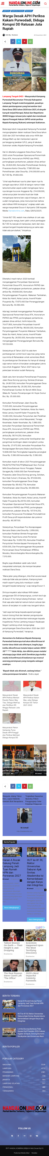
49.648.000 (17, 292)
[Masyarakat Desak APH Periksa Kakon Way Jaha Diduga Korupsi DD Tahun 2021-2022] (32, 686)
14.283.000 (7, 416)
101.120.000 (8, 344)
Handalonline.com (16, 211)
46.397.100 (15, 520)
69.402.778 (21, 484)
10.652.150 (21, 540)
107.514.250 (35, 510)
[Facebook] (12, 41)
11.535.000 (7, 406)
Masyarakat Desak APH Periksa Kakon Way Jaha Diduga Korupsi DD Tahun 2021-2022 (31, 700)
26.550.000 (20, 337)
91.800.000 (18, 175)
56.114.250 (16, 435)
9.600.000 (18, 471)
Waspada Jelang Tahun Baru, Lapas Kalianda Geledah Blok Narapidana (13, 799)
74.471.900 (7, 324)
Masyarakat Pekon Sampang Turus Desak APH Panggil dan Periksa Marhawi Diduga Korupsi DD (11, 732)
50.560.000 (19, 305)
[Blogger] (12, 1135)
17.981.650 (31, 168)
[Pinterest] (24, 41)
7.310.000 (7, 556)
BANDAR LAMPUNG (9, 856)
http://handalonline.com (24, 831)
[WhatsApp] (30, 41)
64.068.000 (34, 488)
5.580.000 (15, 455)
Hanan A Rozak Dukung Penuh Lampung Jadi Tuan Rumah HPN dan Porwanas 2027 (30, 1003)
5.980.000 (36, 422)
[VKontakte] (36, 1135)
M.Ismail (21, 35)
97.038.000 (36, 478)
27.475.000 (16, 445)
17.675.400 (20, 301)
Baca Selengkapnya (11, 908)
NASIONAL (29, 11)
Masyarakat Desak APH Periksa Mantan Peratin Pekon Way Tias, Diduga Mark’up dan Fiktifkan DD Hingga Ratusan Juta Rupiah (11, 702)
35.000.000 (15, 396)
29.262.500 (26, 386)
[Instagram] (30, 1135)
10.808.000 (7, 452)
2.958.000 (34, 530)
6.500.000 (7, 546)
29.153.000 (25, 501)
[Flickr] (24, 1135)
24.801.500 (11, 383)
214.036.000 (34, 171)
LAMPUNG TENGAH (17, 11)
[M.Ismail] (4, 35)
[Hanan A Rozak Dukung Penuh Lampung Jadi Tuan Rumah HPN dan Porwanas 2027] (12, 852)
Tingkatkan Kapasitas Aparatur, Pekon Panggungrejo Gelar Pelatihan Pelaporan (34, 800)
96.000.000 (28, 328)
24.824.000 (11, 165)
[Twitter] (18, 41)
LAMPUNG (6, 11)
